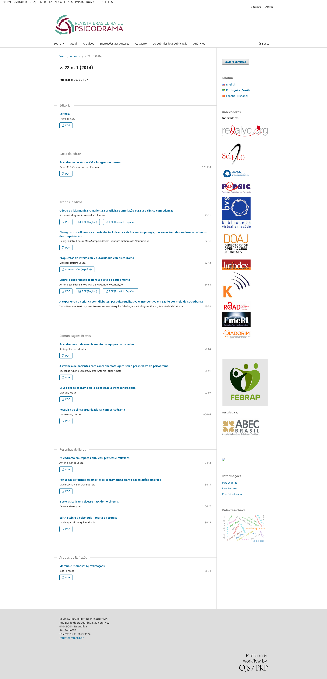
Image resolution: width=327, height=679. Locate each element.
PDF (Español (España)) (121, 222)
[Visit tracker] (223, 460)
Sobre (58, 43)
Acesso (269, 6)
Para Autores (229, 488)
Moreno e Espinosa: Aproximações (82, 566)
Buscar (266, 43)
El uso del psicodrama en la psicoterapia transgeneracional (97, 388)
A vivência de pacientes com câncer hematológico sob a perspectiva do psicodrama (113, 366)
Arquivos (88, 43)
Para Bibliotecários (232, 494)
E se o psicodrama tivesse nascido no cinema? (89, 501)
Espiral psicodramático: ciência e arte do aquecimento (94, 279)
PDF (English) (89, 222)
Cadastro (141, 43)
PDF (67, 125)
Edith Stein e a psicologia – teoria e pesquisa (88, 517)
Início (62, 56)
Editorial (64, 114)
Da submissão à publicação (170, 43)
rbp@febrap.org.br (71, 638)
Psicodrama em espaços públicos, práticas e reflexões (94, 458)
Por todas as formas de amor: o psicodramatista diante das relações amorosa (110, 479)
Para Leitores (229, 482)
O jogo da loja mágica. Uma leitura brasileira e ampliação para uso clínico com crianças (116, 210)
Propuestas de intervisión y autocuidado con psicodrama (96, 258)
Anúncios (199, 43)
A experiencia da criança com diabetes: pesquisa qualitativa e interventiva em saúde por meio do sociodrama (131, 301)
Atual (73, 43)
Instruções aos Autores (114, 43)
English (231, 84)
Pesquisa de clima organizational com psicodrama (92, 409)
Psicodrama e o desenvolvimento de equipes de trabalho (96, 344)
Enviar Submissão (235, 62)
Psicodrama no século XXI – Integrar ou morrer (90, 162)
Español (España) (237, 96)
